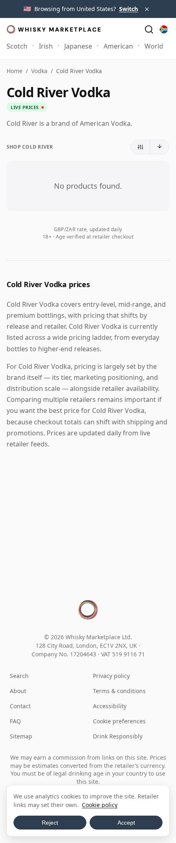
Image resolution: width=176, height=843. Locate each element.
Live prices (25, 107)
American (118, 46)
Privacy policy (111, 676)
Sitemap (21, 736)
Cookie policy (99, 805)
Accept (126, 822)
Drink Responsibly (117, 736)
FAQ (15, 721)
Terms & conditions (119, 691)
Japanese (78, 46)
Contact (20, 706)
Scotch (17, 46)
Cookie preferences (119, 721)
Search (19, 676)
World (153, 46)
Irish (46, 46)
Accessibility (109, 706)
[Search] (149, 29)
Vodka (39, 71)
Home (15, 71)
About (18, 691)
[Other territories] (163, 29)
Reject (50, 822)
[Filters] (140, 147)
